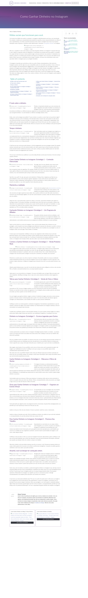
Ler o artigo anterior (22, 522)
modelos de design (39, 502)
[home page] (17, 3)
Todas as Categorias (13, 31)
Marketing (19, 31)
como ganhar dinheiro (49, 43)
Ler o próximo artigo (48, 519)
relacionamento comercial (54, 188)
